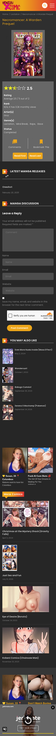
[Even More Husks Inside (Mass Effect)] (7, 356)
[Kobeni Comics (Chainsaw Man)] (25, 640)
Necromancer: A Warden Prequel (37, 14)
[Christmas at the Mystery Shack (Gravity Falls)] (25, 513)
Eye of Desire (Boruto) (14, 616)
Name (5, 255)
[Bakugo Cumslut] (7, 393)
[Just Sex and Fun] (9, 557)
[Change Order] (7, 176)
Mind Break (22, 123)
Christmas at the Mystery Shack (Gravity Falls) (25, 533)
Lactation (15, 14)
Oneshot (7, 187)
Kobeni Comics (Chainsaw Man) (20, 657)
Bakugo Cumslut (23, 387)
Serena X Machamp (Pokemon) (30, 405)
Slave (40, 123)
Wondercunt (21, 368)
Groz (6, 115)
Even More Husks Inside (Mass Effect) (33, 349)
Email (5, 269)
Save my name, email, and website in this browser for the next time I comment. (24, 303)
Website (6, 284)
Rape (32, 123)
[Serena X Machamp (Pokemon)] (7, 412)
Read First (20, 155)
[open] (52, 5)
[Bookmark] (41, 142)
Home (5, 14)
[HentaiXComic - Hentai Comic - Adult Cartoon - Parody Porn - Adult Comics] (11, 5)
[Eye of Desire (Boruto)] (25, 599)
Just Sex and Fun (11, 575)
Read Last (35, 155)
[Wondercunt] (7, 374)
